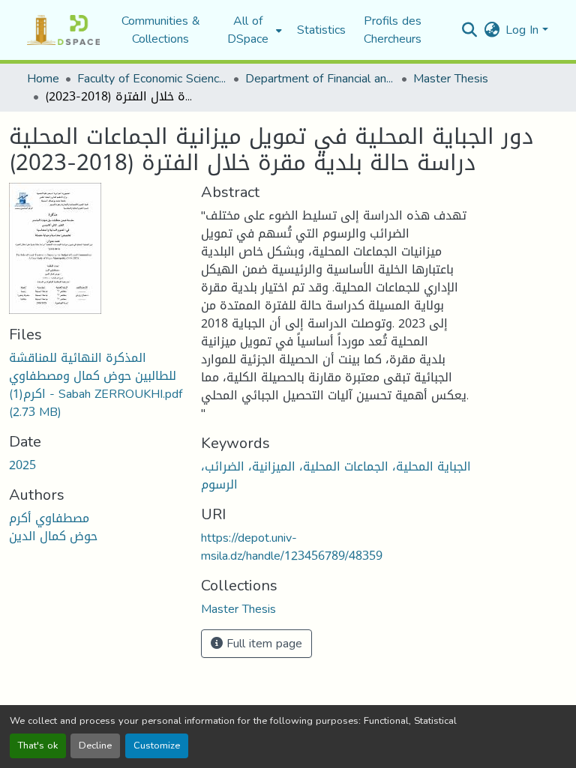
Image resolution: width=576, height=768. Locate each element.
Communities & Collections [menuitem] (161, 30)
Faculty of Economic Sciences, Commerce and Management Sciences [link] (152, 79)
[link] (96, 385)
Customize (157, 746)
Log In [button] (524, 29)
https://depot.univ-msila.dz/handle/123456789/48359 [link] (291, 546)
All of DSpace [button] (247, 30)
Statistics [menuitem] (321, 30)
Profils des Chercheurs (393, 29)
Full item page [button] (262, 643)
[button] (63, 30)
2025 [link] (22, 465)
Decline (95, 746)
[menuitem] (252, 30)
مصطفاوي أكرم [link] (49, 518)
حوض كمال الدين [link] (53, 536)
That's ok (38, 746)
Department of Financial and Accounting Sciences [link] (320, 79)
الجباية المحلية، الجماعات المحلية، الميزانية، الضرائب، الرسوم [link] (336, 475)
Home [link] (43, 79)
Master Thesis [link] (450, 79)
